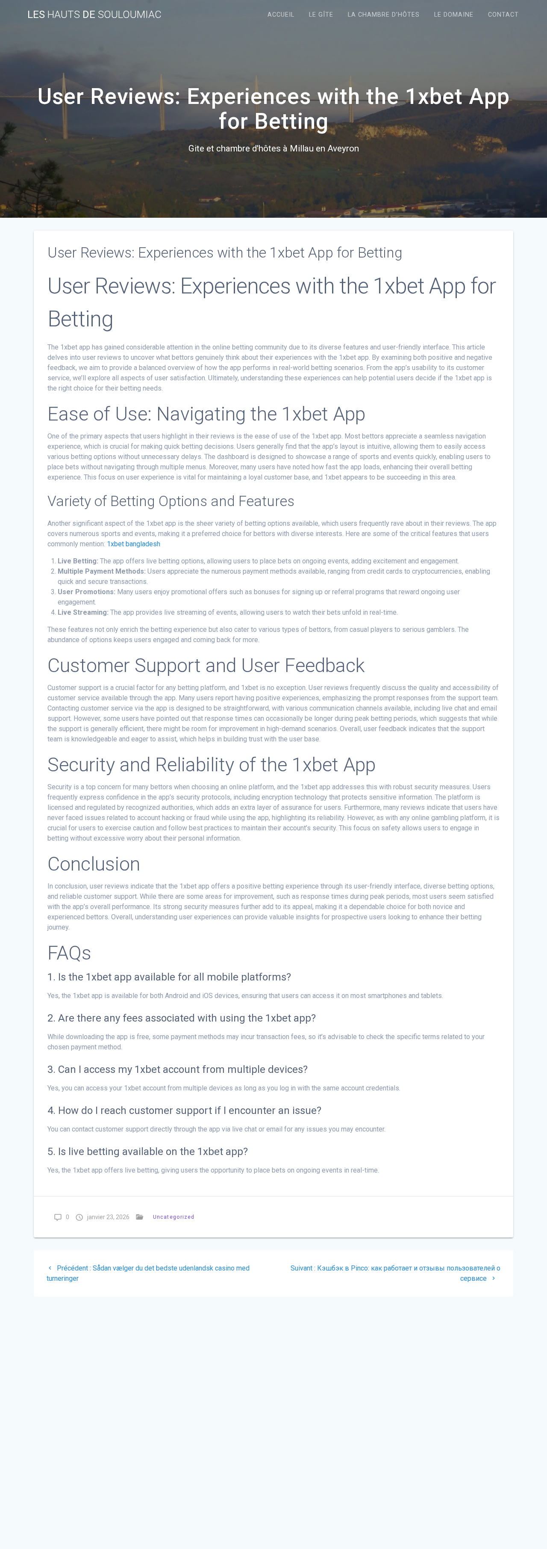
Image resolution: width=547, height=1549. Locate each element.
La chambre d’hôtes (384, 14)
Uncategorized (173, 1217)
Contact (503, 14)
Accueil (281, 14)
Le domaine (453, 14)
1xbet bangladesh (133, 544)
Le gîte (321, 14)
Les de (94, 14)
